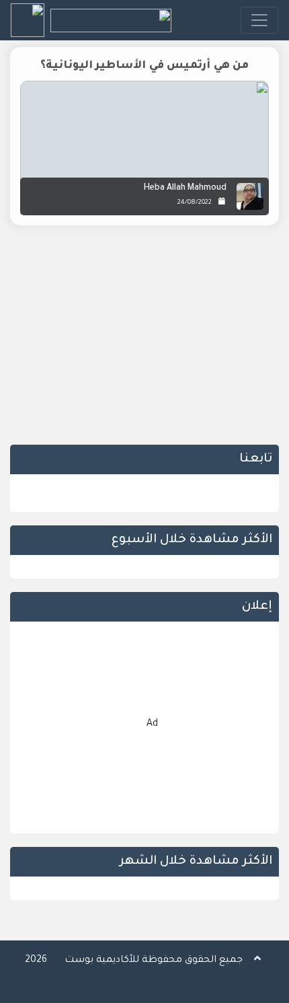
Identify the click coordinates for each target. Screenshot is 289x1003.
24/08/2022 (194, 203)
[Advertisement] (144, 340)
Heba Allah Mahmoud (185, 188)
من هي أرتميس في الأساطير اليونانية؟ (144, 66)
